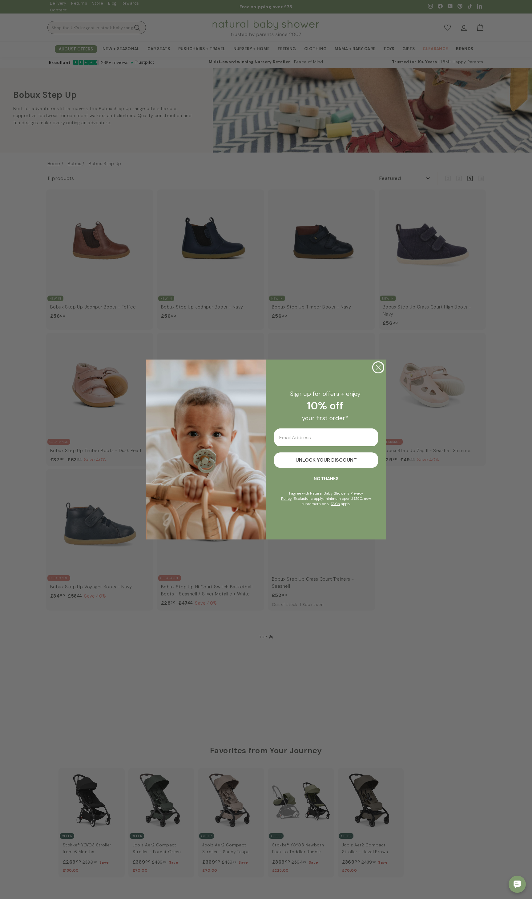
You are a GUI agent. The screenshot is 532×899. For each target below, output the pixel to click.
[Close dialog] (378, 367)
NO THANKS (326, 478)
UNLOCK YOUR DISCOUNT (326, 460)
